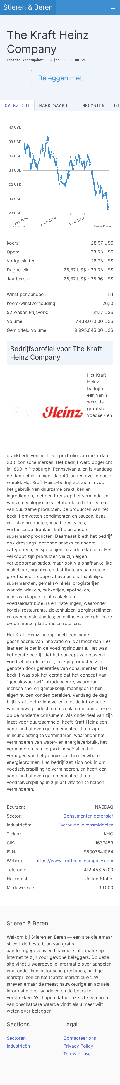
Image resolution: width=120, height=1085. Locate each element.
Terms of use (77, 1053)
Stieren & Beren (28, 7)
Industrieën (18, 1046)
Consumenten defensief (88, 816)
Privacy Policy (78, 1046)
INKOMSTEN (92, 105)
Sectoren (16, 1038)
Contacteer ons (79, 1038)
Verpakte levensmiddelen (86, 825)
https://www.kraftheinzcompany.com (74, 860)
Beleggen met (60, 78)
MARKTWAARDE (54, 105)
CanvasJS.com (103, 226)
